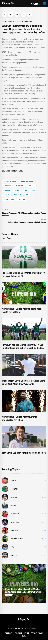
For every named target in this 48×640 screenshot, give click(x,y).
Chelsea (14, 555)
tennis (22, 199)
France (31, 186)
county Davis (8, 199)
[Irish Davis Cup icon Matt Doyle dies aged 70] (24, 437)
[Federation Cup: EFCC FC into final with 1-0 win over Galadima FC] (24, 257)
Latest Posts (6, 238)
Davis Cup (7, 186)
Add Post (8, 633)
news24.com (27, 21)
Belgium (6, 190)
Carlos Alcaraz (10, 181)
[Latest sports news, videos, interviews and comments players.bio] (8, 3)
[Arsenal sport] (5, 497)
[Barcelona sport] (5, 514)
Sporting (14, 489)
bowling (14, 530)
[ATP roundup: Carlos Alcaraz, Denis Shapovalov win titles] (24, 401)
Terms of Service (22, 633)
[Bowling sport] (5, 530)
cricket (8, 585)
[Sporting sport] (5, 489)
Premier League (17, 539)
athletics (15, 522)
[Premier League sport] (5, 539)
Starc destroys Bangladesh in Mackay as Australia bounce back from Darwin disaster (23, 592)
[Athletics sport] (5, 522)
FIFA (12, 547)
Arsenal (14, 497)
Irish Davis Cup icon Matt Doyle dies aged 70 (24, 452)
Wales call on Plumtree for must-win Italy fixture (27, 222)
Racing (13, 505)
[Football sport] (5, 480)
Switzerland (29, 190)
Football (14, 481)
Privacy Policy (37, 633)
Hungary (18, 195)
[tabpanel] (24, 583)
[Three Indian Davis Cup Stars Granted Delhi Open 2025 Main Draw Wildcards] (24, 365)
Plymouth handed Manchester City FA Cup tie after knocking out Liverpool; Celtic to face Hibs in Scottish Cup (23, 347)
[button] (4, 14)
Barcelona (15, 514)
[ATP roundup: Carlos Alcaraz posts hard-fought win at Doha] (24, 293)
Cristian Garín (27, 181)
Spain (17, 190)
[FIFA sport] (5, 547)
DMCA (24, 636)
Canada (6, 195)
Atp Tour (19, 186)
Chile (28, 195)
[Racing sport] (5, 505)
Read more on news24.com (13, 171)
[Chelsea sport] (5, 555)
